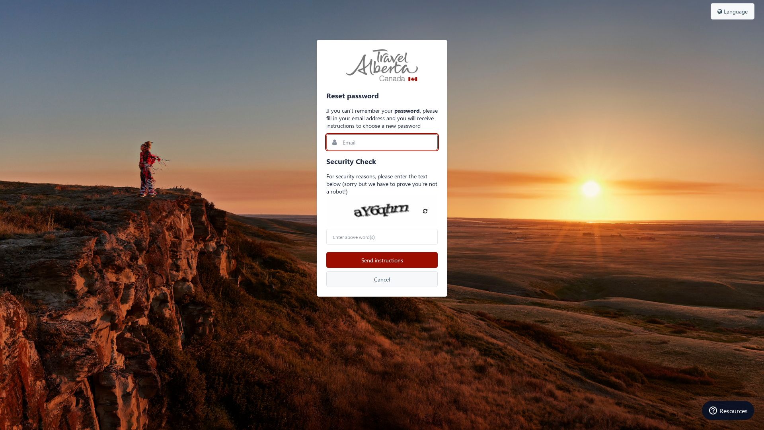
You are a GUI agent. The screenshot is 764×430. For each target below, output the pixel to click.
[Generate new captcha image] (425, 211)
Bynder (382, 65)
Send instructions (382, 260)
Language (735, 11)
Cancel (382, 279)
